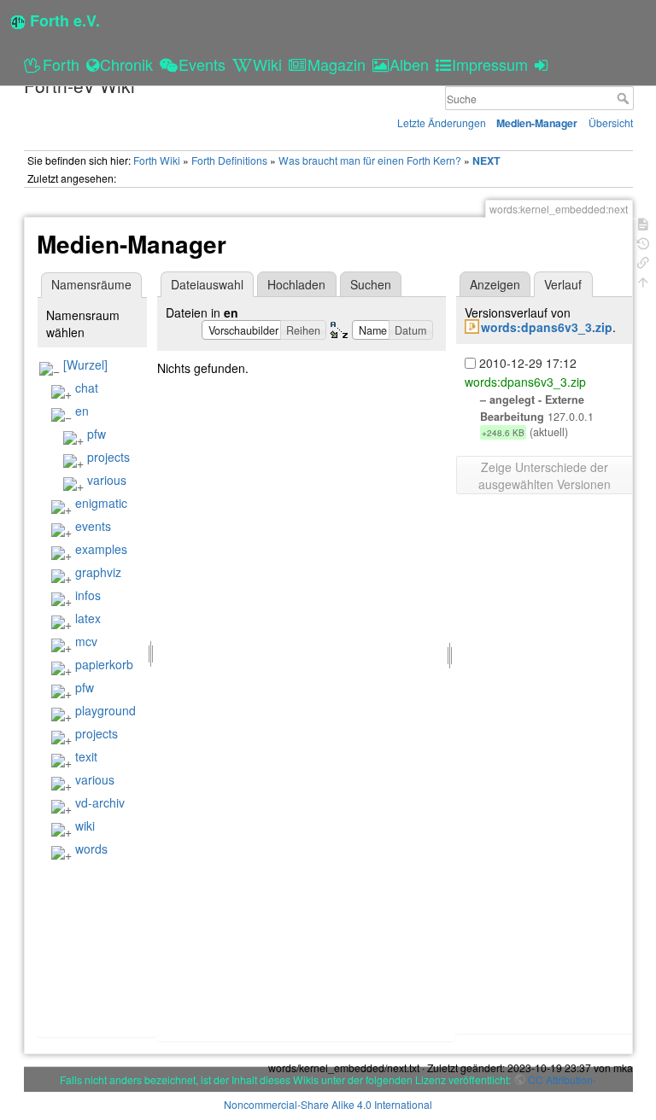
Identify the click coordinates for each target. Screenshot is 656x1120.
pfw (96, 433)
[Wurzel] (85, 364)
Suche (625, 98)
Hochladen (296, 284)
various (106, 479)
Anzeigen (495, 284)
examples (101, 548)
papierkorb (104, 664)
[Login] (543, 64)
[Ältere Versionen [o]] (643, 242)
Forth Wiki (156, 160)
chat (86, 387)
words (91, 848)
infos (88, 595)
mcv (86, 641)
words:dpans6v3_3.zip (546, 326)
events (93, 525)
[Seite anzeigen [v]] (643, 222)
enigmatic (101, 502)
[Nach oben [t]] (643, 280)
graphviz (98, 571)
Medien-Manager (536, 123)
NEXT (486, 160)
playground (105, 710)
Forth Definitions (229, 160)
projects (108, 456)
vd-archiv (100, 802)
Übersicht (611, 122)
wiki (85, 825)
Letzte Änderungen (441, 122)
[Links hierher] (643, 261)
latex (88, 618)
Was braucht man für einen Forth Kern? (369, 160)
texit (86, 756)
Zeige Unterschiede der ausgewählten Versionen (544, 475)
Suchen (370, 284)
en (82, 410)
